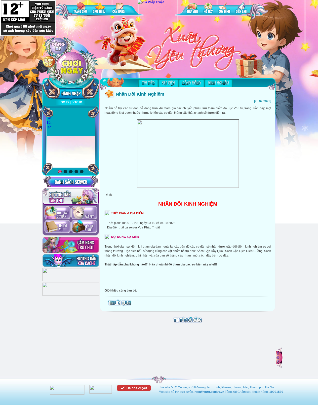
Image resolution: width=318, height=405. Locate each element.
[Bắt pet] (84, 213)
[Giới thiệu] (99, 8)
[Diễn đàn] (241, 8)
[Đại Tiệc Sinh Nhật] (70, 138)
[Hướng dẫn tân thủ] (70, 196)
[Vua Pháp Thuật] (151, 2)
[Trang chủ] (80, 8)
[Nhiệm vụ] (57, 227)
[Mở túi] (84, 227)
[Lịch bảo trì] (70, 280)
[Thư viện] (192, 8)
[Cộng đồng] (191, 83)
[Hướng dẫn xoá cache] (70, 260)
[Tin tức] (148, 83)
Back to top (279, 357)
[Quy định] (224, 8)
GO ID (65, 102)
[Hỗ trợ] (208, 8)
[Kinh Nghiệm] (218, 83)
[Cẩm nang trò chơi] (70, 245)
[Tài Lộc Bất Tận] (48, 118)
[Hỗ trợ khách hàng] (70, 294)
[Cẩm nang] (119, 8)
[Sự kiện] (168, 83)
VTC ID (77, 102)
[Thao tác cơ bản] (57, 213)
